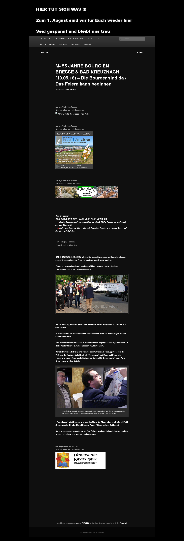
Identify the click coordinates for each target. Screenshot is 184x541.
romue (75, 523)
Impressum (63, 44)
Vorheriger (43, 52)
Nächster (141, 52)
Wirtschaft (87, 44)
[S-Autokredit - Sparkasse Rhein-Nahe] (72, 113)
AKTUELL (85, 523)
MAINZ (90, 39)
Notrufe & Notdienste (47, 44)
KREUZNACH (59, 39)
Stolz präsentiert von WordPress (92, 532)
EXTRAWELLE (45, 39)
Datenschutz (75, 44)
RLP (98, 39)
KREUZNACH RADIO (76, 39)
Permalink (123, 523)
